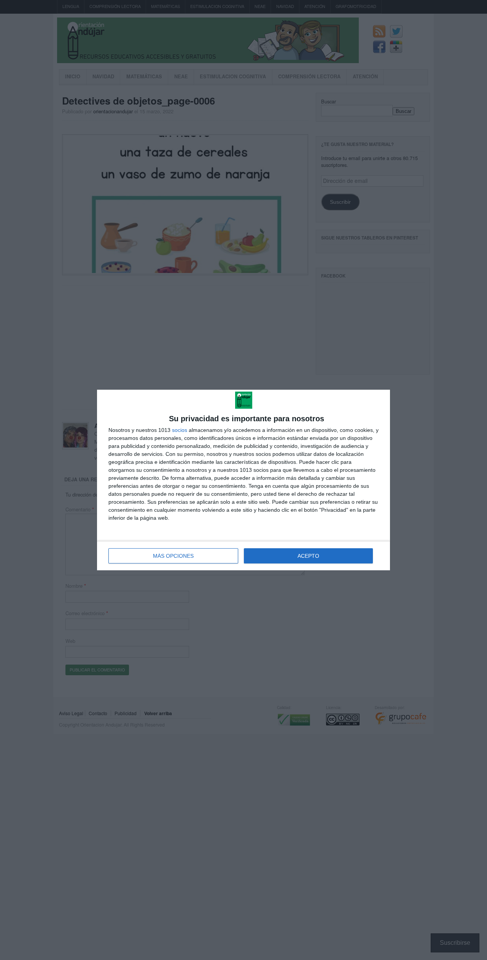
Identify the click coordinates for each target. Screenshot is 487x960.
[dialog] (243, 480)
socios (179, 430)
